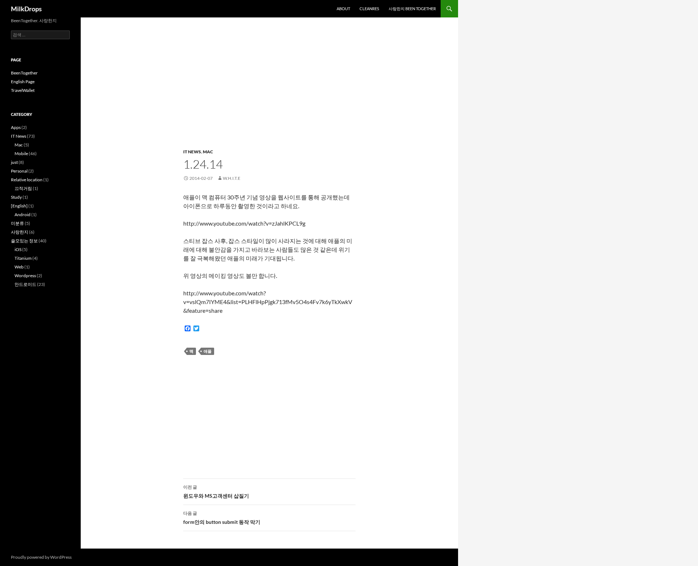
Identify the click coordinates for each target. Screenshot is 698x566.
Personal (19, 171)
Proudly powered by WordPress (41, 557)
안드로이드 (25, 284)
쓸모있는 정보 (24, 240)
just (14, 162)
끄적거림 (23, 188)
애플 (208, 351)
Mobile (21, 153)
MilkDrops (26, 9)
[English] (19, 206)
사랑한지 (19, 232)
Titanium (23, 258)
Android (23, 214)
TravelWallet (23, 90)
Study (16, 197)
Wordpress (25, 275)
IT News (192, 151)
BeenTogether (24, 73)
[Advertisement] (269, 87)
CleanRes (369, 8)
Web (19, 267)
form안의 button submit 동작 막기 (221, 517)
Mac (208, 151)
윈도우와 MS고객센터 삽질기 (216, 491)
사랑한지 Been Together (412, 8)
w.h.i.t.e (231, 178)
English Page (23, 81)
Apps (16, 127)
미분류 (17, 223)
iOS (18, 249)
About (343, 8)
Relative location (27, 179)
